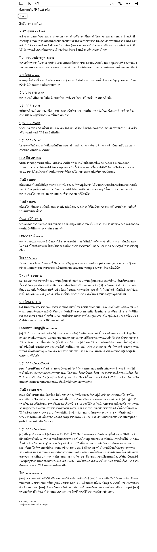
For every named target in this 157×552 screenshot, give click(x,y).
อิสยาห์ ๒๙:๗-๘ (30, 275)
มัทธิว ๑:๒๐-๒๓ (30, 389)
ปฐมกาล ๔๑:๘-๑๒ (32, 429)
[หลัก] (21, 3)
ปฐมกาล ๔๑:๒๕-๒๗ (34, 363)
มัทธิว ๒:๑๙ (27, 201)
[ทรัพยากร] (29, 3)
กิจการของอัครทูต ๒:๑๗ (36, 57)
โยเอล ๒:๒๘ (28, 258)
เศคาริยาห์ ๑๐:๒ (31, 236)
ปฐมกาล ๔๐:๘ (29, 123)
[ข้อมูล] (37, 3)
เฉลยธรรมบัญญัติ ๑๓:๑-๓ (38, 328)
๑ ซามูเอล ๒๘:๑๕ (32, 31)
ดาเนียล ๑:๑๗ (29, 75)
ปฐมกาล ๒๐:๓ (29, 105)
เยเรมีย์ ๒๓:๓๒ (30, 158)
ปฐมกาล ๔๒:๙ (30, 140)
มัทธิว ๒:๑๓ (27, 179)
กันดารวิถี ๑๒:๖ (30, 219)
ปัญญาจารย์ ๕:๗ (31, 92)
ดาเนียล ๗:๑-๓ (30, 302)
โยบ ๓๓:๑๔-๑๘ (30, 473)
